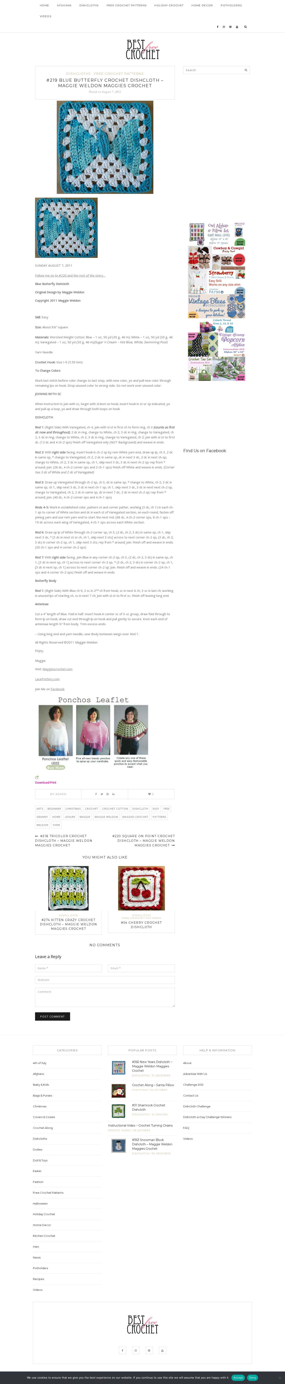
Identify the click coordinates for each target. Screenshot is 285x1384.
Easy (156, 809)
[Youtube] (237, 26)
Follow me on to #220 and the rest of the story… (70, 275)
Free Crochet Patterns (127, 5)
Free (167, 809)
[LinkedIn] (113, 794)
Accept (238, 1377)
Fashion (38, 1181)
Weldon (42, 825)
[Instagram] (224, 26)
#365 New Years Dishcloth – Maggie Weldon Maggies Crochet (152, 1066)
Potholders (231, 5)
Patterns (159, 817)
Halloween (40, 1203)
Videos (45, 16)
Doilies (37, 1149)
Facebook (57, 689)
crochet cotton (115, 809)
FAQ (186, 1127)
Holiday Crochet (169, 5)
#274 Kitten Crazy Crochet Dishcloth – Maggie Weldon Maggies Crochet (68, 924)
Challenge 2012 (193, 1084)
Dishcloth (140, 809)
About (187, 1063)
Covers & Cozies (44, 1117)
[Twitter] (101, 794)
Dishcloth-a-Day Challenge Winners (207, 1117)
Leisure (70, 817)
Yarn (56, 825)
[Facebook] (218, 26)
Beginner (54, 809)
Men (36, 1246)
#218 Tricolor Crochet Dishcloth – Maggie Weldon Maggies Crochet (63, 840)
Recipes (38, 1279)
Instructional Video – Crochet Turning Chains (140, 1125)
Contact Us (190, 1095)
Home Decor (202, 5)
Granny (42, 817)
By (58, 794)
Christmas (73, 809)
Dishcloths (89, 5)
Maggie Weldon (106, 817)
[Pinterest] (230, 26)
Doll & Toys (40, 1160)
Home (44, 5)
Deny (252, 1377)
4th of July (39, 1063)
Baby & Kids (41, 1084)
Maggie (85, 817)
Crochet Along (43, 1127)
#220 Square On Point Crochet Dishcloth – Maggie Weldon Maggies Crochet (143, 840)
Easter (37, 1171)
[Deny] (280, 1378)
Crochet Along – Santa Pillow (153, 1085)
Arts (40, 809)
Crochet (91, 809)
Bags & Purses (42, 1095)
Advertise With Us (195, 1073)
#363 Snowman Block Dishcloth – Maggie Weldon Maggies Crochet (152, 1144)
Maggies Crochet (135, 817)
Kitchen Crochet (44, 1235)
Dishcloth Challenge (197, 1106)
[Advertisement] (214, 107)
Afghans (64, 5)
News (36, 1257)
